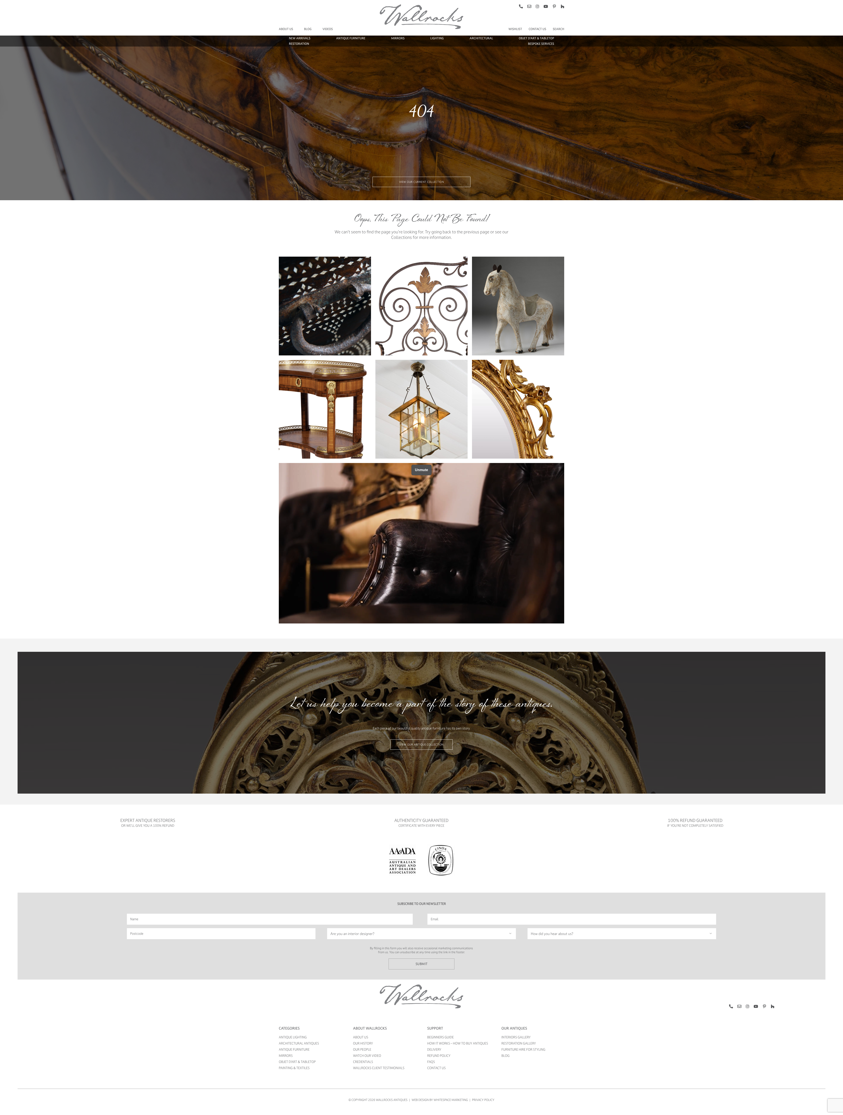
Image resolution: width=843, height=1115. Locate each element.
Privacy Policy (483, 1100)
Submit (422, 964)
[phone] (521, 6)
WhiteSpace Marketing (451, 1100)
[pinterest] (554, 6)
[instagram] (537, 6)
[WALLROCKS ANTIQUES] (421, 985)
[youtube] (546, 6)
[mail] (529, 6)
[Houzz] (562, 6)
